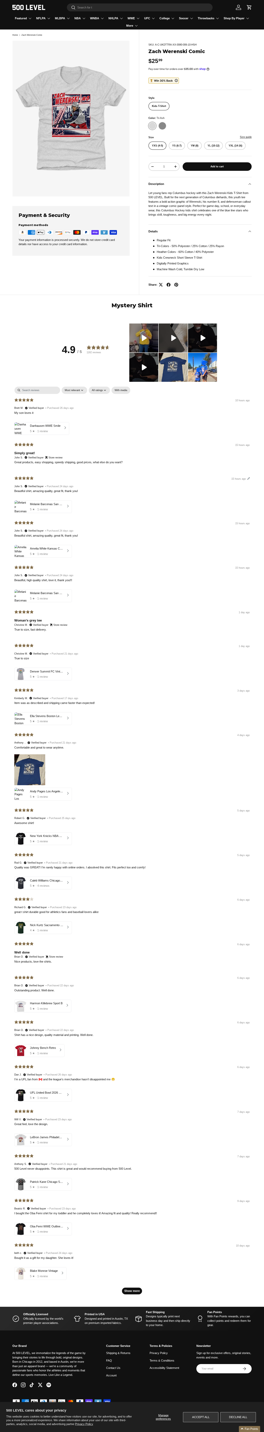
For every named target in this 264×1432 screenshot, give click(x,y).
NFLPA (41, 18)
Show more (132, 1290)
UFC (147, 18)
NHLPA (113, 18)
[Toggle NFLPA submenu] (48, 18)
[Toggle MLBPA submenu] (68, 18)
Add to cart (217, 166)
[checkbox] (121, 390)
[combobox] (140, 7)
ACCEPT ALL (200, 1417)
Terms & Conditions (162, 1360)
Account (111, 1375)
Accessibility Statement (164, 1367)
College (164, 18)
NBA (77, 18)
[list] (71, 118)
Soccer (183, 18)
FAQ (109, 1360)
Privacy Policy (84, 1424)
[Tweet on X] (161, 285)
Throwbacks (206, 18)
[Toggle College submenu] (172, 18)
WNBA (94, 18)
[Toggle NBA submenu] (84, 18)
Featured (21, 18)
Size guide (246, 136)
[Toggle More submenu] (136, 25)
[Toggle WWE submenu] (138, 18)
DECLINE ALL (238, 1417)
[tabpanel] (132, 842)
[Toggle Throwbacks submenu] (217, 18)
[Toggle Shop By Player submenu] (247, 18)
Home (15, 35)
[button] (249, 7)
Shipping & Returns (118, 1353)
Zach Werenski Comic (31, 35)
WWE (131, 18)
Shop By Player (234, 18)
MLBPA (60, 18)
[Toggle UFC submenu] (153, 18)
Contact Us (113, 1367)
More (129, 25)
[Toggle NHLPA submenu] (121, 18)
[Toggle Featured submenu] (30, 18)
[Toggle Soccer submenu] (191, 18)
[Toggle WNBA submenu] (102, 18)
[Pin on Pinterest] (176, 285)
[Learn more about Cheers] (163, 81)
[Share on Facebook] (168, 285)
